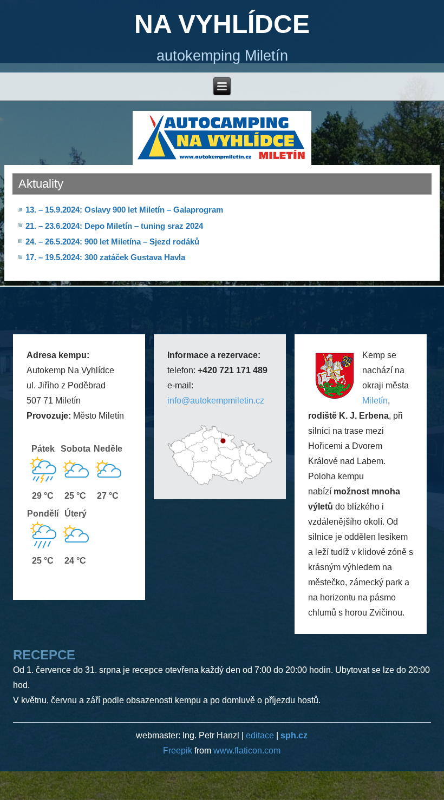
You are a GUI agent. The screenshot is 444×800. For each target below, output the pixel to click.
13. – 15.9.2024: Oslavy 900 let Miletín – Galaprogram (124, 209)
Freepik (178, 750)
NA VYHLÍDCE (222, 24)
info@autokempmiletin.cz (215, 400)
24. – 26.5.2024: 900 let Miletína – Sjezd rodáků (112, 241)
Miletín (375, 400)
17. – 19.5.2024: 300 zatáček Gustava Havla (105, 257)
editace (260, 735)
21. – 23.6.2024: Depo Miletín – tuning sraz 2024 (114, 225)
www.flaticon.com (246, 750)
